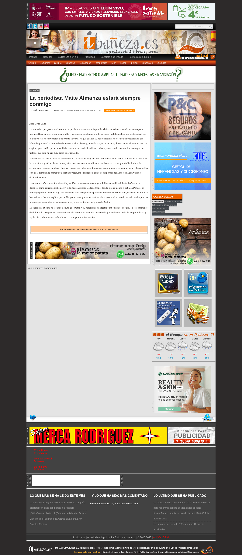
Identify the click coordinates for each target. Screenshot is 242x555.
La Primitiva (40, 466)
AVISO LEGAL (161, 537)
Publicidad (89, 57)
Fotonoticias (101, 63)
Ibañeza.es (122, 44)
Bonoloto (39, 461)
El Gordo (39, 469)
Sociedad (161, 63)
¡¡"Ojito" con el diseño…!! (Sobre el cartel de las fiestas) (58, 513)
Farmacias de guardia (140, 57)
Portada (33, 57)
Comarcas (45, 63)
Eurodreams (40, 453)
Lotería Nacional (43, 458)
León (113, 63)
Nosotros (47, 57)
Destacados (85, 63)
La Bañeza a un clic (68, 57)
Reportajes (147, 63)
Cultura (58, 63)
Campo (32, 63)
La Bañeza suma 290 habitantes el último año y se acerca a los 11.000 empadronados (167, 206)
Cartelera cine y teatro (112, 57)
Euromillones (41, 450)
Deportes (70, 63)
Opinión (134, 63)
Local (123, 63)
